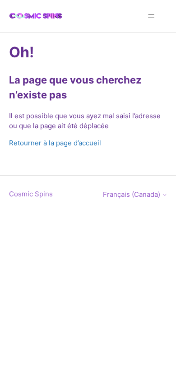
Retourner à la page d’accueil (55, 143)
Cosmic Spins (31, 194)
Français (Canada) (132, 194)
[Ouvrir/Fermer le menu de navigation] (151, 16)
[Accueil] (36, 16)
